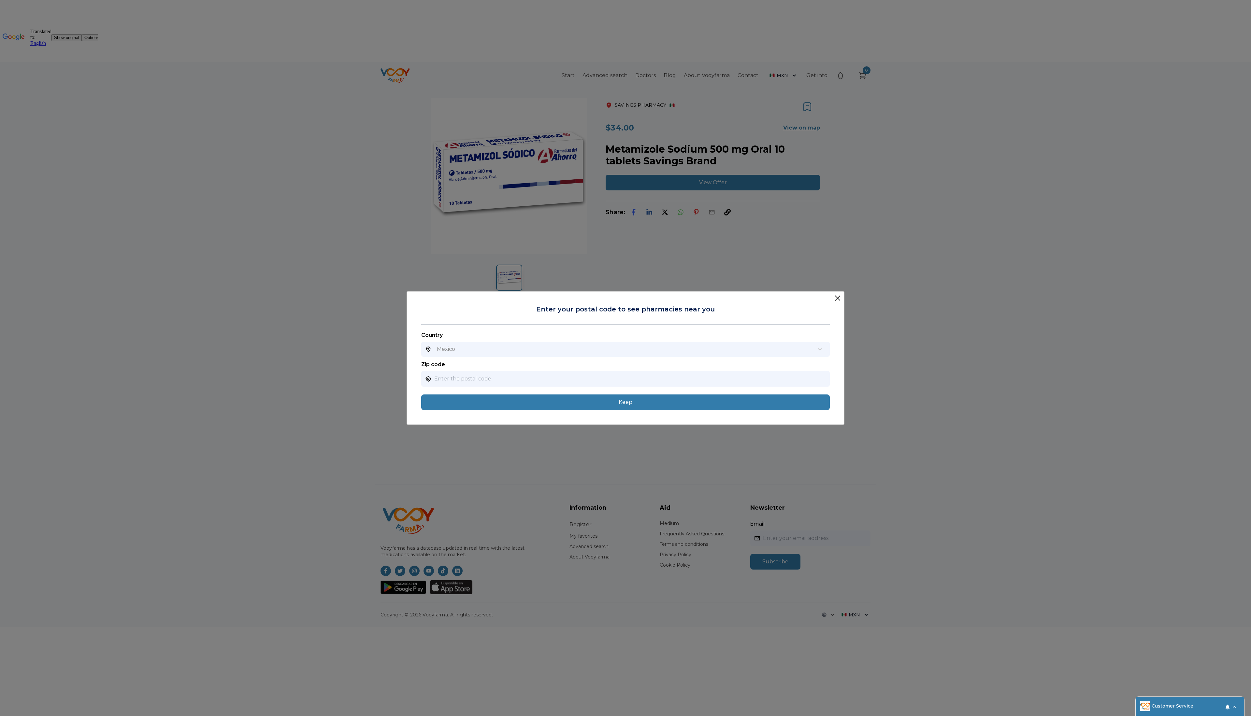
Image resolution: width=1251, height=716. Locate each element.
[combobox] (437, 349)
